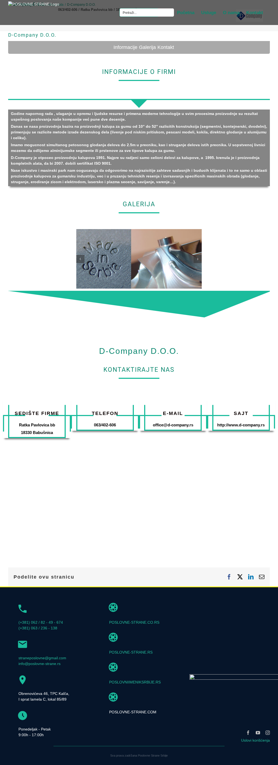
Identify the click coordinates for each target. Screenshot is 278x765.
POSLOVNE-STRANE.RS (131, 652)
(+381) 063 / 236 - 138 (37, 628)
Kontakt (165, 47)
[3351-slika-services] (139, 231)
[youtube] (258, 732)
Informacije (125, 47)
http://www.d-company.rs (241, 425)
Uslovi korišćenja (255, 740)
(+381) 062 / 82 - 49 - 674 (40, 622)
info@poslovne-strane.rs (39, 663)
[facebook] (248, 732)
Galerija (147, 47)
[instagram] (268, 732)
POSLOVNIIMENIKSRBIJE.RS (135, 682)
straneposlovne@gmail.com (42, 658)
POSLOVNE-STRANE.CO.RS (134, 622)
